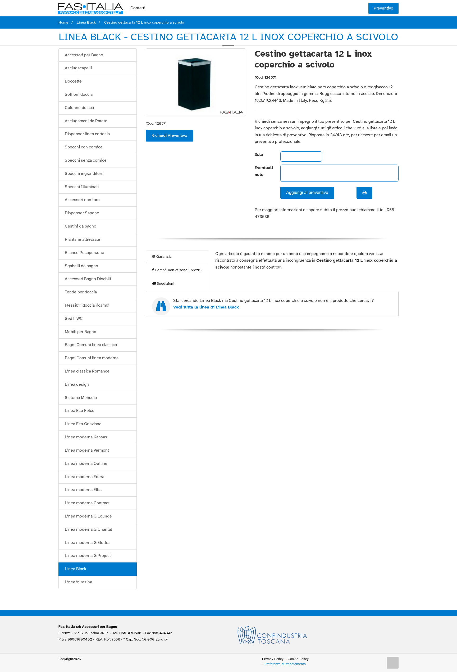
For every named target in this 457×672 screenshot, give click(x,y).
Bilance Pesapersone (84, 252)
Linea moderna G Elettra (87, 542)
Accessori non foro (82, 199)
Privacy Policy (273, 659)
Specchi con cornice (84, 147)
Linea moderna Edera (84, 476)
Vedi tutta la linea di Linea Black (206, 307)
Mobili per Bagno (80, 331)
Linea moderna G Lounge (88, 516)
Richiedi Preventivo (169, 135)
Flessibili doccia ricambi (87, 305)
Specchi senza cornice (86, 160)
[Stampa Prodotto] (364, 192)
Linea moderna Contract (87, 503)
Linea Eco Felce (79, 410)
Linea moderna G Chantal (88, 529)
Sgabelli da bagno (81, 266)
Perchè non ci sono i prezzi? (178, 270)
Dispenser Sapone (82, 213)
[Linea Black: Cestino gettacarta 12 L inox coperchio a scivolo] (196, 82)
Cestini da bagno (80, 226)
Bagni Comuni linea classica (91, 344)
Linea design (77, 384)
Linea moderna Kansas (86, 437)
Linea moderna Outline (86, 463)
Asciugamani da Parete (86, 121)
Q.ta (259, 154)
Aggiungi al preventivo (307, 192)
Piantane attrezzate (82, 239)
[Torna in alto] (393, 663)
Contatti (137, 8)
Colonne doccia (79, 107)
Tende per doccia (81, 292)
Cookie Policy (298, 659)
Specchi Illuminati (82, 186)
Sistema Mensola (81, 397)
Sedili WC (74, 318)
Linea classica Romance (87, 371)
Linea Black (75, 568)
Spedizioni (165, 283)
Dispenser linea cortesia (87, 134)
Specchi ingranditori (83, 173)
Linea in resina (78, 582)
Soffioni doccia (79, 94)
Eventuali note (263, 171)
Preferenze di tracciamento (285, 664)
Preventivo (383, 8)
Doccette (73, 81)
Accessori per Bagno (84, 55)
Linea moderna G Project (88, 555)
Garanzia (163, 256)
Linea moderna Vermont (87, 450)
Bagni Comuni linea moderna (91, 358)
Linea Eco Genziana (83, 423)
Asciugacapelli (78, 68)
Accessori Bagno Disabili (88, 278)
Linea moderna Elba (83, 489)
